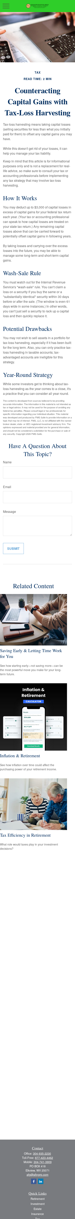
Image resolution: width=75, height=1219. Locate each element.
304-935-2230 (42, 1153)
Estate (38, 1209)
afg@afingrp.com (37, 1175)
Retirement (38, 1199)
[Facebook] (33, 1181)
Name (7, 462)
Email (7, 486)
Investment (38, 1204)
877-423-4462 (44, 1158)
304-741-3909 (43, 1162)
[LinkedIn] (40, 1181)
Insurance (37, 1214)
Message (9, 511)
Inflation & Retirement (20, 755)
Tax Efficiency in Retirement (25, 835)
